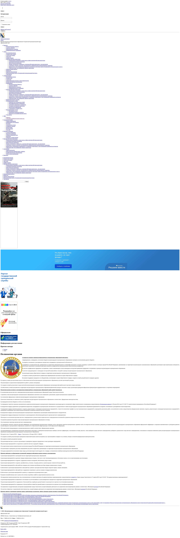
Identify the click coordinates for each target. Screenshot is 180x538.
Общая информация (11, 121)
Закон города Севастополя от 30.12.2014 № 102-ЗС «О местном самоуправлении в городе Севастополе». (28, 499)
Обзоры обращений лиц (12, 135)
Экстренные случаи (11, 124)
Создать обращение (11, 132)
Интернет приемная (8, 131)
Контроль (8, 136)
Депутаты (8, 56)
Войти (2, 11)
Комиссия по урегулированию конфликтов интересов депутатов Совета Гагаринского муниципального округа (35, 66)
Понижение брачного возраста (16, 112)
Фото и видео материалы (12, 154)
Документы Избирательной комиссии (15, 118)
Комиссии (8, 70)
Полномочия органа (11, 52)
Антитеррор (6, 149)
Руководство (9, 78)
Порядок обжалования (11, 71)
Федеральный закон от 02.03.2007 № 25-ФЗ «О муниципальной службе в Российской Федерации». (27, 496)
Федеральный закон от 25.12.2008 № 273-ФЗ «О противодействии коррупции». (22, 497)
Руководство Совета (11, 54)
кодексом (96, 486)
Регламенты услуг (13, 111)
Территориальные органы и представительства (17, 80)
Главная (5, 349)
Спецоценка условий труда (15, 108)
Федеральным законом (105, 404)
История (8, 123)
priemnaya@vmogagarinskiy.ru (11, 520)
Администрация (7, 75)
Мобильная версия (5, 38)
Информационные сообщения (13, 50)
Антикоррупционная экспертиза (17, 61)
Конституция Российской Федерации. (12, 493)
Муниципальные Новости (15, 84)
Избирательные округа (11, 69)
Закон (19, 434)
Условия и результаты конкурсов (17, 106)
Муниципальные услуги (12, 109)
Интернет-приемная (11, 133)
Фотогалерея (9, 127)
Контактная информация (15, 107)
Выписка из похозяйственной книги (18, 113)
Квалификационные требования (17, 103)
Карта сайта (3, 529)
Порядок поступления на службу (17, 102)
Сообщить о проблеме (63, 266)
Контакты (5, 155)
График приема (10, 58)
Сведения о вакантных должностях (17, 104)
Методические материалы (15, 63)
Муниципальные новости (12, 46)
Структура (8, 79)
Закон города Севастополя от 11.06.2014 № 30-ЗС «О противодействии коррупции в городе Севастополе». (29, 501)
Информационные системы (12, 99)
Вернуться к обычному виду (7, 5)
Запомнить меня (6, 24)
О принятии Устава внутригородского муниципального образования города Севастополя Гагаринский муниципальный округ (134, 502)
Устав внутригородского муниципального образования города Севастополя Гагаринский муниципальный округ (30, 502)
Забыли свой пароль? (6, 29)
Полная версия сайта (6, 3)
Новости (5, 45)
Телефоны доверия (10, 126)
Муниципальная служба (12, 100)
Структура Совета (10, 55)
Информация (9, 83)
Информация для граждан (12, 122)
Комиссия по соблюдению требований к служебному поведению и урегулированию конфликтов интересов (35, 97)
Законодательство (10, 150)
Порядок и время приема (12, 137)
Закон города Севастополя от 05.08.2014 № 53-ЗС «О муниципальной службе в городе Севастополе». (27, 500)
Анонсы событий (10, 47)
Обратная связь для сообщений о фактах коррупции (21, 68)
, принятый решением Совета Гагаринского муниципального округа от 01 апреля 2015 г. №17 (80, 502)
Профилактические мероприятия (14, 152)
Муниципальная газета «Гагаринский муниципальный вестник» (21, 73)
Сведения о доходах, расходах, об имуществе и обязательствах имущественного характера (30, 65)
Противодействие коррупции (13, 59)
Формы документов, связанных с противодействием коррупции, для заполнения (28, 64)
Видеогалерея (9, 128)
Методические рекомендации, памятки (15, 151)
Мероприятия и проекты (12, 49)
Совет (4, 51)
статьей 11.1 (74, 477)
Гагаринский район (8, 119)
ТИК (4, 116)
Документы (9, 74)
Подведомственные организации (14, 82)
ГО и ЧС (8, 130)
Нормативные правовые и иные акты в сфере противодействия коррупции (27, 60)
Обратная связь (4, 531)
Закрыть (3, 30)
